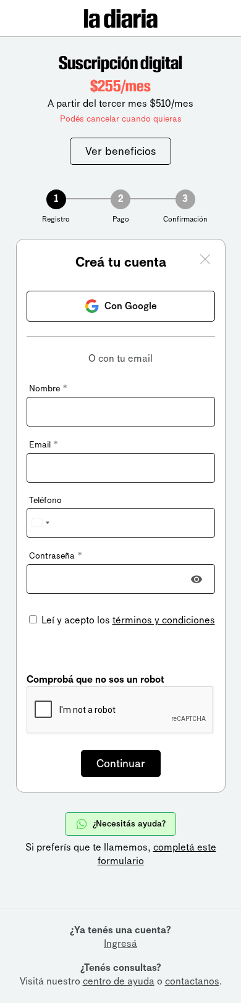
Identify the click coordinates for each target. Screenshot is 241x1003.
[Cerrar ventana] (205, 261)
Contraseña (55, 556)
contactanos (192, 981)
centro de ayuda (118, 981)
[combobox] (40, 523)
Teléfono (45, 500)
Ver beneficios (120, 151)
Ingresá (120, 943)
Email (43, 445)
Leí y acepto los (127, 620)
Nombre (48, 388)
